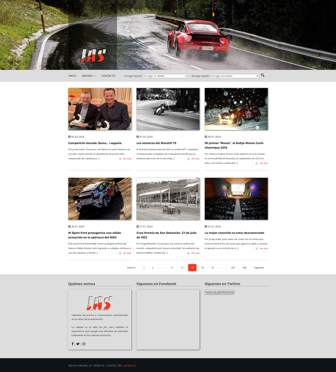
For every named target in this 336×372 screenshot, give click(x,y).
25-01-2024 (214, 226)
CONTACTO (108, 75)
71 (172, 267)
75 (212, 267)
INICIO (72, 75)
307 (233, 267)
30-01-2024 (214, 136)
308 (244, 267)
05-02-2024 (77, 136)
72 (182, 267)
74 (202, 267)
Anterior (131, 267)
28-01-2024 (77, 226)
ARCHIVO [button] (87, 75)
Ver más (126, 158)
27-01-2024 (145, 226)
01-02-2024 (145, 136)
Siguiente (259, 267)
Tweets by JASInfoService (219, 292)
